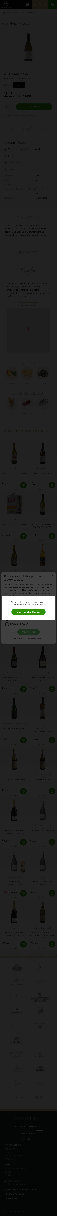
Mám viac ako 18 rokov (28, 612)
